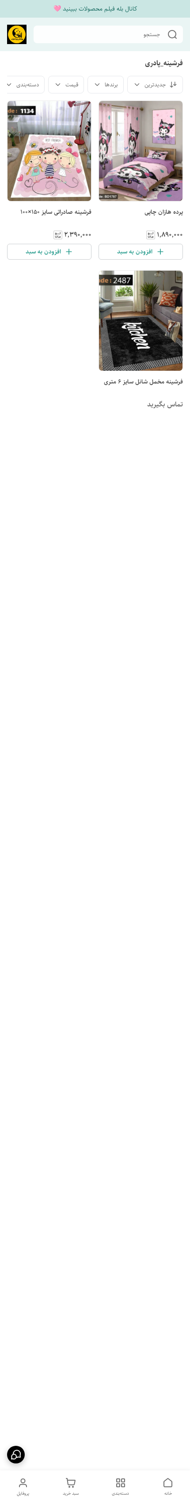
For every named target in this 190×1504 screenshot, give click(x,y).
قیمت (71, 84)
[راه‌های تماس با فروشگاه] (16, 1454)
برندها (111, 84)
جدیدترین (155, 84)
